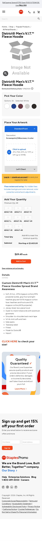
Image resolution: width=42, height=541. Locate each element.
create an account (20, 177)
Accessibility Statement (22, 504)
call (29, 12)
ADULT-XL (18, 221)
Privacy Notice (34, 506)
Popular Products (23, 27)
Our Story (8, 470)
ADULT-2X (28, 221)
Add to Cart (21, 261)
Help (4, 477)
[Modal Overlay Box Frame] (21, 443)
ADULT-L (7, 221)
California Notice (10, 509)
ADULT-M (28, 212)
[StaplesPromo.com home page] (21, 12)
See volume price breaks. (13, 268)
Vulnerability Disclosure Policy (14, 506)
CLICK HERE (9, 341)
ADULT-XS (8, 212)
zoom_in (5, 73)
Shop (11, 27)
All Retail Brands (9, 30)
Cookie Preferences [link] (26, 509)
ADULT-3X (8, 230)
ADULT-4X (18, 230)
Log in (6, 177)
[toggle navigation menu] (4, 12)
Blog (33, 477)
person (34, 12)
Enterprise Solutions (19, 477)
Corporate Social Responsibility (15, 501)
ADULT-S (18, 212)
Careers (25, 480)
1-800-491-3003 (10, 480)
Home (4, 27)
